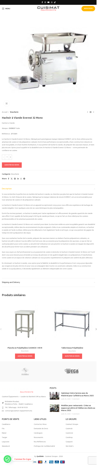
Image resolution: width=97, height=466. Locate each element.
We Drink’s (70, 446)
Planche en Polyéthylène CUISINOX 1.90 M (25, 348)
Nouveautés (38, 437)
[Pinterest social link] (15, 179)
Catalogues (38, 433)
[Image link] (17, 389)
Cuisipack (69, 442)
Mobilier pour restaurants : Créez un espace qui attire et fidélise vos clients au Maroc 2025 (78, 407)
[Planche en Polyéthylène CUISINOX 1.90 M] (25, 322)
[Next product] (93, 112)
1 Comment (75, 399)
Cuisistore (69, 433)
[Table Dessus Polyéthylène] (72, 322)
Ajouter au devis (12, 165)
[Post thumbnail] (54, 396)
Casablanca (6, 424)
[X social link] (11, 179)
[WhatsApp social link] (51, 2)
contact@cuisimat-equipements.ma (18, 410)
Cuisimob (69, 428)
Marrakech (6, 446)
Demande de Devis (41, 428)
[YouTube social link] (48, 2)
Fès (3, 428)
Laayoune (5, 442)
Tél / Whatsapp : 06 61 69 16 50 (16, 407)
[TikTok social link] (54, 2)
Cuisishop (69, 437)
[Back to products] (90, 112)
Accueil (4, 112)
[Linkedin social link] (18, 179)
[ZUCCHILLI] (25, 371)
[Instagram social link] (45, 2)
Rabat (4, 433)
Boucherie (14, 112)
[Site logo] (48, 8)
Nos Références (40, 442)
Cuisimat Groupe (72, 424)
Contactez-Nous (40, 424)
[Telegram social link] (24, 179)
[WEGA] (71, 371)
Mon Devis (88, 8)
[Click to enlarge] (6, 103)
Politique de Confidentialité (44, 446)
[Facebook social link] (42, 2)
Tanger (4, 437)
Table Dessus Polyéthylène (72, 348)
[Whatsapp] (7, 459)
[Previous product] (87, 112)
